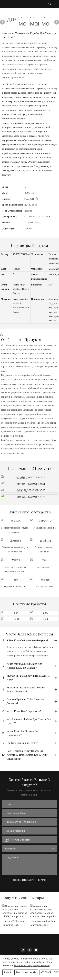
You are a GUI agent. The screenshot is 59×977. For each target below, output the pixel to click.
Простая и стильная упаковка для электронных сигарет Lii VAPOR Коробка (15, 923)
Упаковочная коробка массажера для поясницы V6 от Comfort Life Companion (42, 923)
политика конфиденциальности (31, 965)
